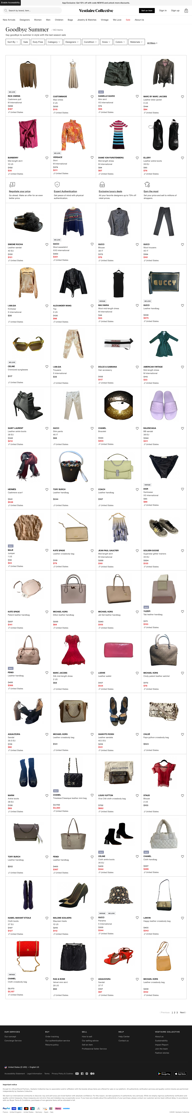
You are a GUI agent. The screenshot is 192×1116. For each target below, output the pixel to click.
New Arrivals (9, 19)
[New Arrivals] (17, 20)
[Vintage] (111, 20)
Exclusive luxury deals (110, 191)
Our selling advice (90, 1040)
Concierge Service (13, 1040)
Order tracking (52, 1036)
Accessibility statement (14, 1073)
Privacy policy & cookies (62, 1073)
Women (38, 19)
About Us (139, 19)
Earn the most (151, 191)
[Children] (65, 20)
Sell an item (146, 10)
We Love (117, 19)
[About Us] (146, 20)
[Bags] (75, 20)
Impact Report (161, 1044)
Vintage (104, 19)
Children (59, 19)
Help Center (124, 1036)
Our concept (10, 1036)
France (5, 1112)
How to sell (87, 1036)
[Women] (44, 20)
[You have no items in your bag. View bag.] (186, 11)
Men (48, 19)
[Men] (53, 20)
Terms (46, 1073)
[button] (186, 11)
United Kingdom (16, 1112)
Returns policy (51, 1044)
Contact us (123, 1040)
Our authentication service (57, 1040)
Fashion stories (162, 1052)
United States (29, 1112)
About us (159, 1036)
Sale (128, 19)
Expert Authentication (65, 191)
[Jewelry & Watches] (98, 20)
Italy (51, 1112)
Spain (46, 1112)
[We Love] (124, 20)
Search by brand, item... (20, 10)
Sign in (163, 10)
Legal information (34, 1073)
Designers (25, 19)
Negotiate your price (20, 191)
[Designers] (32, 20)
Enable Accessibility (10, 2)
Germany (38, 1112)
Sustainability (161, 1040)
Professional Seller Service (94, 1048)
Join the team (161, 1048)
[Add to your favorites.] (47, 96)
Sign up (175, 10)
